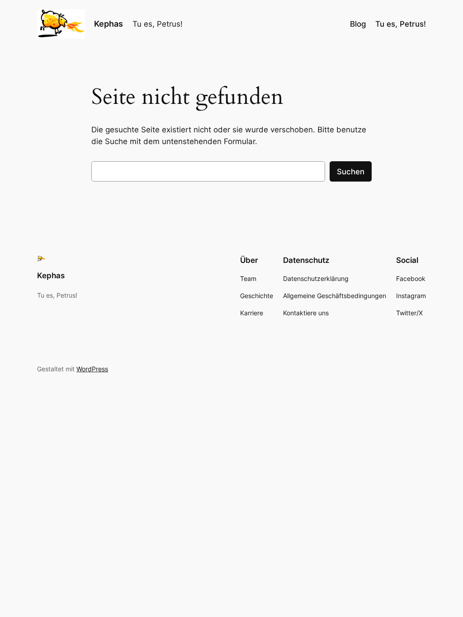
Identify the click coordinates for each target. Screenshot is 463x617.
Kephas (108, 23)
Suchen (350, 171)
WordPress (92, 369)
